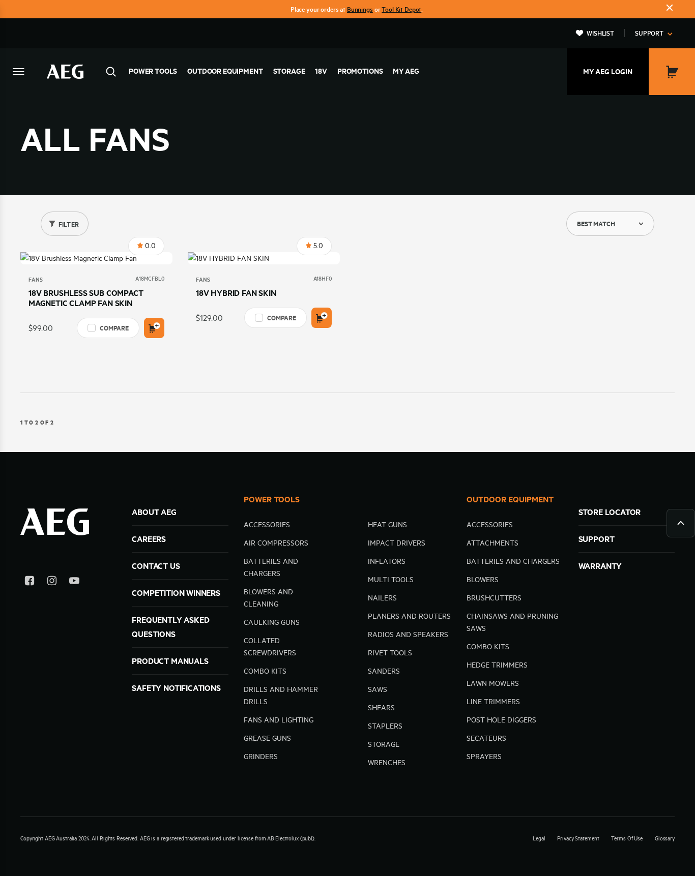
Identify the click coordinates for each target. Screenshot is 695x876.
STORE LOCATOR (609, 512)
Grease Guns (267, 738)
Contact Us (156, 566)
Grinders (261, 756)
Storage (289, 71)
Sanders (384, 671)
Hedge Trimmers (497, 665)
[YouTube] (74, 582)
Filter (69, 224)
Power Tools (153, 71)
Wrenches (387, 762)
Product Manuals (170, 661)
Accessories (267, 524)
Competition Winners (176, 593)
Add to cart (154, 328)
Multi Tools (391, 579)
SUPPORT (596, 539)
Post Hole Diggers (501, 719)
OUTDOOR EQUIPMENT (510, 499)
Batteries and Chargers (513, 561)
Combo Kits (265, 671)
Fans (35, 279)
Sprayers (484, 756)
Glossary (665, 838)
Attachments (492, 543)
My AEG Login (607, 71)
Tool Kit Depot (401, 9)
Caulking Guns (272, 622)
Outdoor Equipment (225, 71)
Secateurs (486, 738)
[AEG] (65, 72)
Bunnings (360, 9)
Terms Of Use (627, 838)
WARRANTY (600, 566)
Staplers (385, 726)
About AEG (154, 512)
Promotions (360, 71)
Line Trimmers (493, 701)
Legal (539, 838)
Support (649, 33)
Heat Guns (387, 524)
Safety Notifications (176, 688)
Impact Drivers (396, 543)
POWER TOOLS (272, 499)
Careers (149, 539)
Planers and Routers (409, 616)
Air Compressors (276, 543)
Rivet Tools (390, 652)
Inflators (387, 561)
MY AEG (406, 71)
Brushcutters (494, 597)
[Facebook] (29, 582)
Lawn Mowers (493, 683)
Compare (114, 328)
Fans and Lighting (278, 719)
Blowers (483, 579)
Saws (377, 689)
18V (321, 71)
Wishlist (600, 33)
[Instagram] (52, 582)
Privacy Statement (578, 838)
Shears (381, 707)
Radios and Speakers (408, 634)
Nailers (382, 597)
